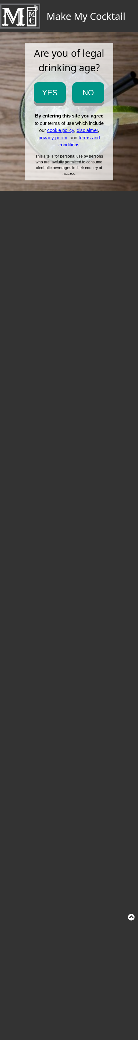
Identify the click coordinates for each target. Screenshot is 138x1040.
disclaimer (87, 130)
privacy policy (53, 137)
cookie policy (60, 130)
